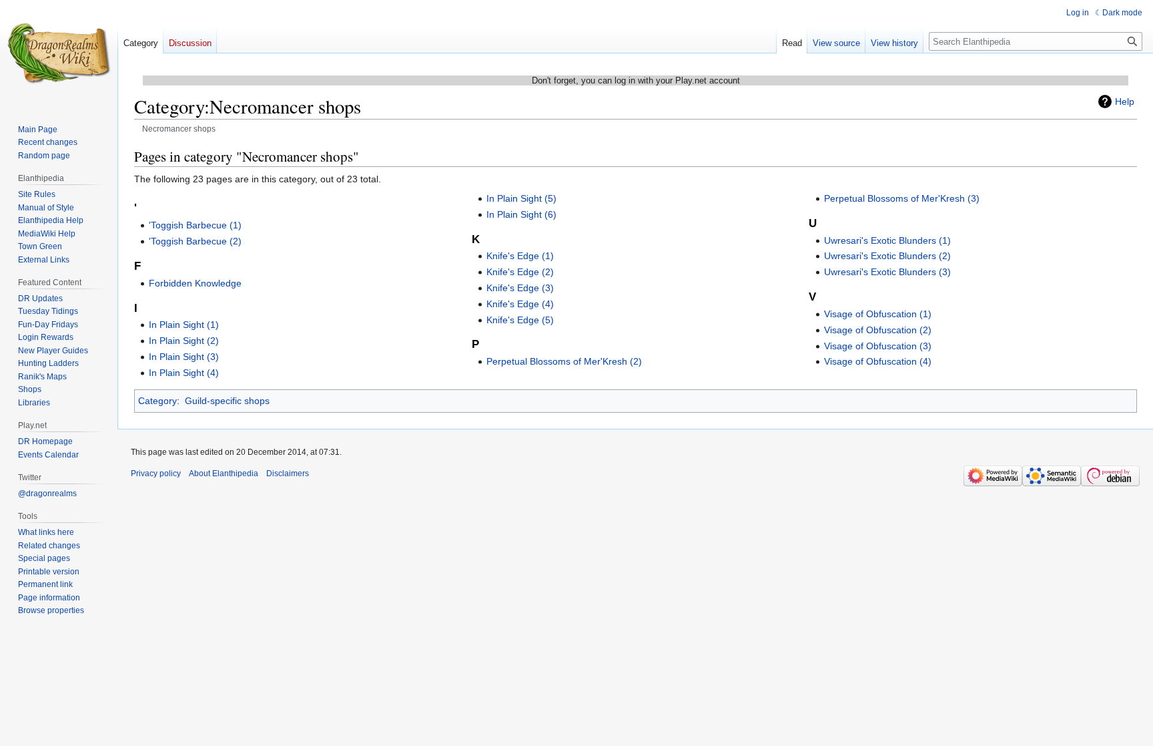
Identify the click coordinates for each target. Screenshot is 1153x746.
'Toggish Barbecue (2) (195, 241)
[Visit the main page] (58, 53)
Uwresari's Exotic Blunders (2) (887, 255)
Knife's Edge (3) (520, 288)
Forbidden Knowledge (195, 283)
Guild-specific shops (227, 400)
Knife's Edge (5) (520, 320)
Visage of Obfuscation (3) (877, 346)
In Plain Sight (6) (521, 214)
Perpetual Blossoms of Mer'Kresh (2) (564, 361)
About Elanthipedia (223, 473)
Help (1124, 101)
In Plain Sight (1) (184, 324)
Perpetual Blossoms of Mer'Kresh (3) (902, 198)
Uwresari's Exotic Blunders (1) (887, 240)
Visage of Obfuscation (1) (877, 314)
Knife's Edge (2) (520, 271)
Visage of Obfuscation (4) (877, 361)
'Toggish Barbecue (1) (195, 225)
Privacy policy (156, 473)
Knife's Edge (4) (520, 304)
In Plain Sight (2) (184, 340)
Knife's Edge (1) (520, 255)
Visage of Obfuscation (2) (877, 330)
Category (157, 400)
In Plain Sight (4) (184, 372)
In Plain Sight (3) (184, 356)
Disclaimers (287, 473)
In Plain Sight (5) (521, 198)
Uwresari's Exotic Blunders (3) (887, 271)
